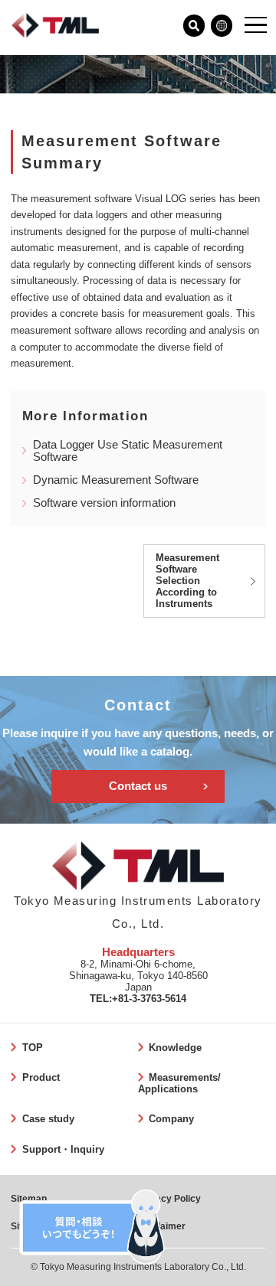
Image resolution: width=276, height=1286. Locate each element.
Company (171, 1118)
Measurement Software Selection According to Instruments (187, 580)
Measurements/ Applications (179, 1083)
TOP (32, 1047)
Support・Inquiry (63, 1149)
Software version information (104, 503)
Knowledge (175, 1047)
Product (40, 1077)
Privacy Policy (169, 1198)
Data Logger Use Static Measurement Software (127, 451)
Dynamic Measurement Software (116, 480)
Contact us (138, 786)
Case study (48, 1118)
